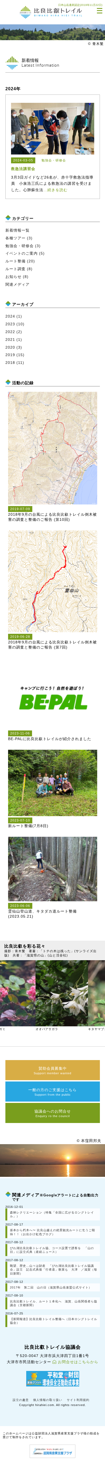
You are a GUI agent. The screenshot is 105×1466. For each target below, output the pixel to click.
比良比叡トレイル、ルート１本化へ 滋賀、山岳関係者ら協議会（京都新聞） (53, 1303)
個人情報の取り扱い (47, 1399)
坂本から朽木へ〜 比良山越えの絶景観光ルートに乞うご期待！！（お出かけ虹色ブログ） (52, 1232)
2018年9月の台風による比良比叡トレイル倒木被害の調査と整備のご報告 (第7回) (52, 642)
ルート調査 (15, 269)
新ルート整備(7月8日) (28, 823)
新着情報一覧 (17, 230)
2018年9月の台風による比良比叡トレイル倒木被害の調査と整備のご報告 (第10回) (52, 514)
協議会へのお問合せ (52, 1113)
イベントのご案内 (21, 253)
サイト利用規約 (78, 1399)
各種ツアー (15, 238)
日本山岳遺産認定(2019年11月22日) (80, 4)
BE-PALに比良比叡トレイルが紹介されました (49, 736)
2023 (10, 324)
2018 (10, 362)
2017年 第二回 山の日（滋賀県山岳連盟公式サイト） (51, 1287)
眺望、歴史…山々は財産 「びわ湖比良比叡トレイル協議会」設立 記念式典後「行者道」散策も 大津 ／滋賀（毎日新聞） (53, 1269)
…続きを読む (55, 190)
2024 (10, 316)
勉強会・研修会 (19, 246)
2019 (10, 355)
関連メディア (17, 284)
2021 (10, 339)
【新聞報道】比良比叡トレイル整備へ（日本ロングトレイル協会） (53, 1321)
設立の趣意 (21, 1399)
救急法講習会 (23, 169)
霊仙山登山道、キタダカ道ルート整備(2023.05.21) (42, 911)
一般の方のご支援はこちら (52, 1092)
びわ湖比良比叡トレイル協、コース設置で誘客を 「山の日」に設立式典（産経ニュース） (52, 1250)
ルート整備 (15, 261)
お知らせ (13, 276)
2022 (10, 332)
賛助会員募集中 (52, 1070)
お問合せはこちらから (78, 1362)
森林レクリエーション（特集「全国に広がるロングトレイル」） (52, 1214)
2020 (10, 347)
